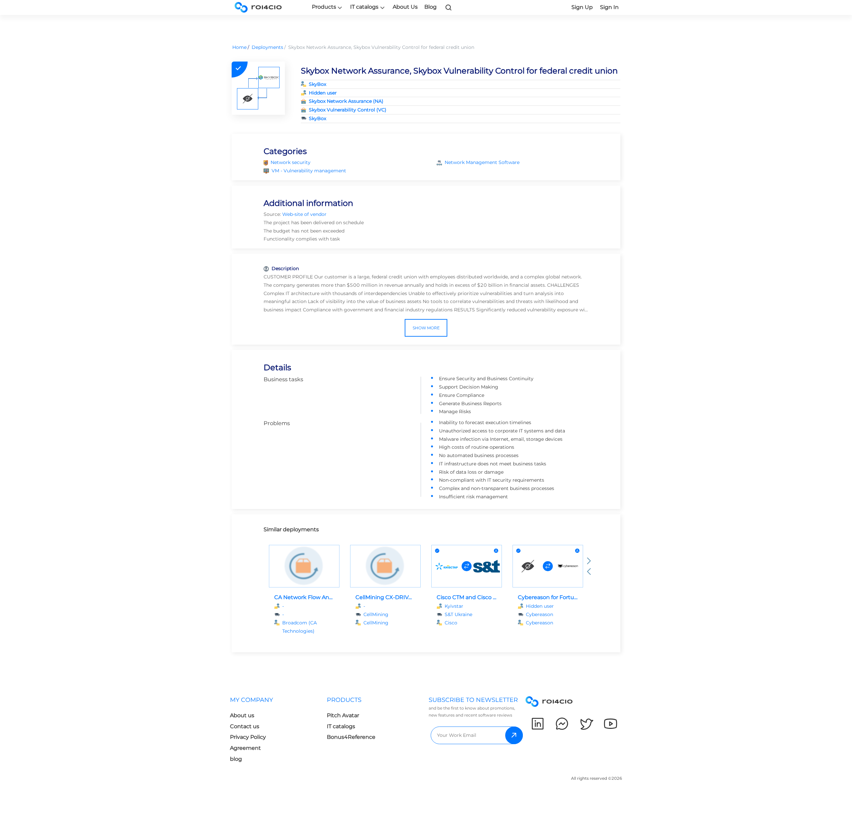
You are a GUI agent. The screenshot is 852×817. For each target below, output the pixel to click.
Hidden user (323, 93)
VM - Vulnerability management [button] (309, 171)
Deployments (267, 47)
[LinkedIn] (537, 723)
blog (236, 759)
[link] (449, 7)
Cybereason (539, 623)
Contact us (244, 726)
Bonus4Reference (351, 737)
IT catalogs (364, 7)
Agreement (245, 748)
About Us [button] (405, 7)
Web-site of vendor (304, 214)
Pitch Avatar (343, 715)
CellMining (375, 623)
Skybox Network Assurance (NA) (346, 101)
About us (242, 715)
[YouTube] (610, 723)
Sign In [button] (609, 7)
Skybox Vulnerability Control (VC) (347, 110)
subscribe (514, 735)
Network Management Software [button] (482, 162)
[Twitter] (586, 723)
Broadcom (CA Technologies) (299, 627)
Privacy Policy (248, 737)
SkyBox (317, 84)
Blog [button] (430, 7)
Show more (426, 327)
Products (324, 7)
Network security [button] (291, 162)
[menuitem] (278, 731)
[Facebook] (562, 723)
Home (239, 47)
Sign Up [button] (582, 7)
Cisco (451, 623)
